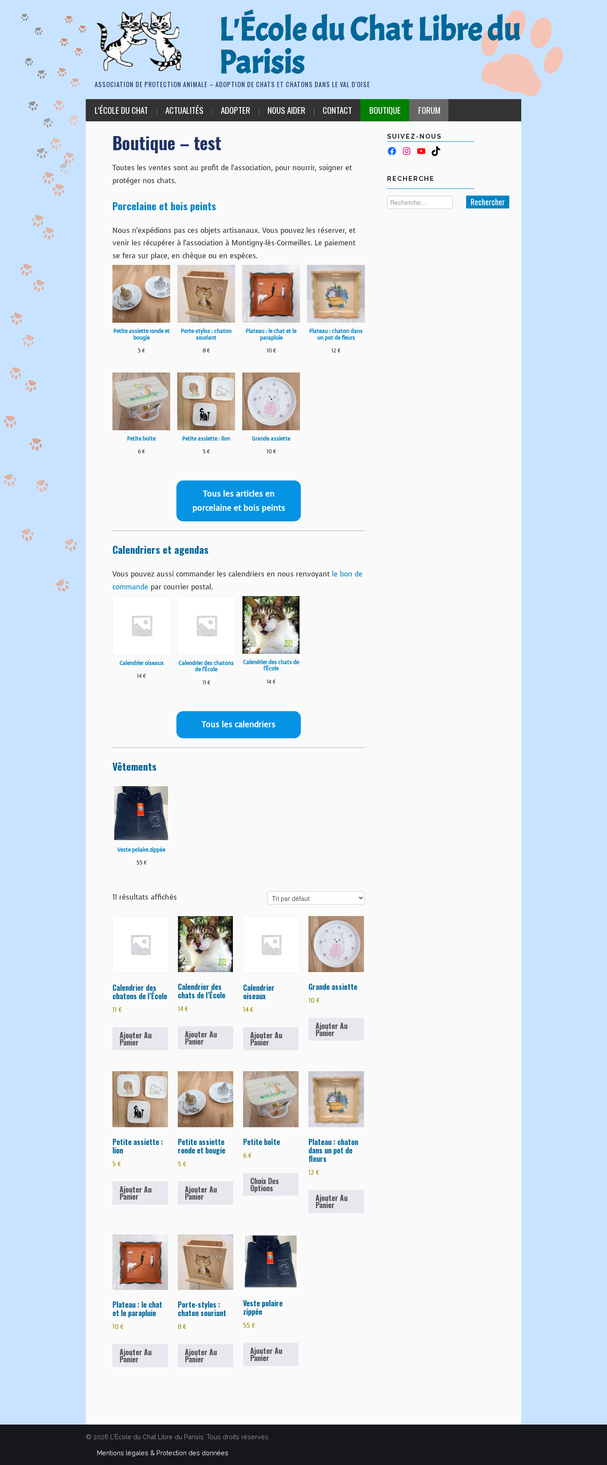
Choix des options (264, 1184)
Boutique (385, 110)
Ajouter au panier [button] (136, 1039)
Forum (429, 110)
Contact (337, 110)
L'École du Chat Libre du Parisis (370, 45)
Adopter (235, 110)
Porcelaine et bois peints (164, 205)
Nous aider (286, 110)
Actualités (184, 110)
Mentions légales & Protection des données (162, 1453)
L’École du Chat (121, 110)
